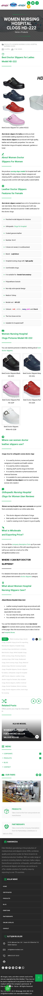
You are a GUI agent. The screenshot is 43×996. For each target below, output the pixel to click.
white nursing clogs (8, 656)
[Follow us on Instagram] (9, 968)
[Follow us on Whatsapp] (23, 968)
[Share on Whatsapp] (40, 639)
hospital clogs (19, 646)
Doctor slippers (10, 676)
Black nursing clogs (16, 639)
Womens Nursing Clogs (21, 44)
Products (24, 32)
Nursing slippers (20, 656)
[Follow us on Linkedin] (13, 968)
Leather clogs (20, 676)
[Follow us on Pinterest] (20, 968)
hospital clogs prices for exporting (17, 642)
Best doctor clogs (7, 652)
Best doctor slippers (8, 646)
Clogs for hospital (20, 226)
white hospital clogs (20, 652)
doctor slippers (26, 576)
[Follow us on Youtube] (16, 968)
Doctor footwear (11, 686)
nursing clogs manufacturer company (14, 649)
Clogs (20, 662)
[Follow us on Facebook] (3, 968)
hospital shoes (9, 632)
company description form (21, 544)
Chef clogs (14, 659)
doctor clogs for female (9, 679)
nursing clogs (6, 659)
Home (17, 32)
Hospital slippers (11, 669)
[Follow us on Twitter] (6, 968)
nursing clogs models (18, 171)
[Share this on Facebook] (33, 639)
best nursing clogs (12, 662)
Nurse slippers (10, 683)
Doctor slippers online (13, 689)
